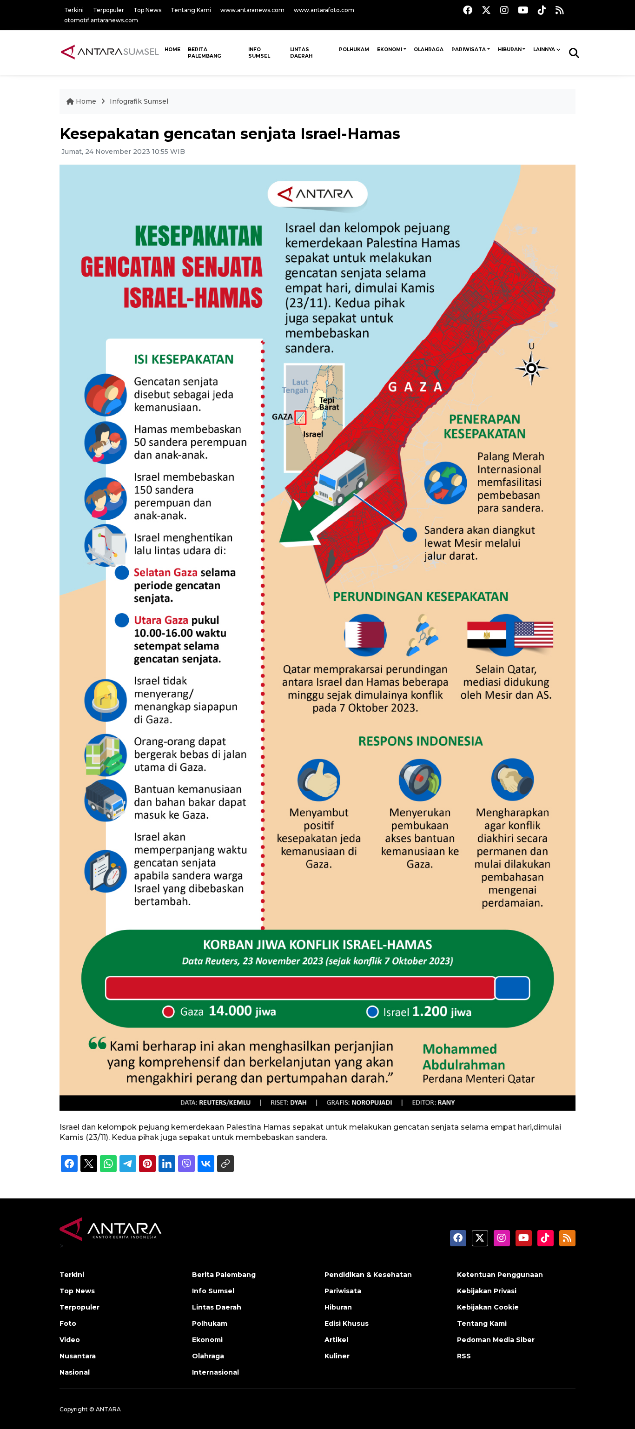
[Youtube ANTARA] (523, 10)
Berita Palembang (204, 52)
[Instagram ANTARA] (504, 10)
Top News (147, 10)
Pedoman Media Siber (496, 1340)
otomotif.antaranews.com (101, 20)
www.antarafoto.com (324, 10)
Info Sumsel (259, 52)
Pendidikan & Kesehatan (368, 1274)
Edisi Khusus (346, 1323)
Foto (68, 1323)
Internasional (215, 1372)
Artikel (336, 1340)
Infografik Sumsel (139, 101)
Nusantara (78, 1356)
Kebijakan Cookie (488, 1307)
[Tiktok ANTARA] (542, 10)
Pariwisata (468, 49)
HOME (172, 49)
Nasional (75, 1372)
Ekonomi (389, 49)
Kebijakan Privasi (486, 1291)
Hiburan (510, 49)
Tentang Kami (191, 10)
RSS (464, 1356)
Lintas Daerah (301, 52)
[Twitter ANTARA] (486, 10)
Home (86, 101)
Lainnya (544, 49)
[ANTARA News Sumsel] (110, 52)
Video (70, 1340)
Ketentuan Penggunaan (500, 1274)
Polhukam (354, 49)
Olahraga (428, 49)
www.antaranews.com (252, 10)
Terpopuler (108, 10)
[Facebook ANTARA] (467, 10)
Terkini (74, 10)
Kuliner (337, 1356)
